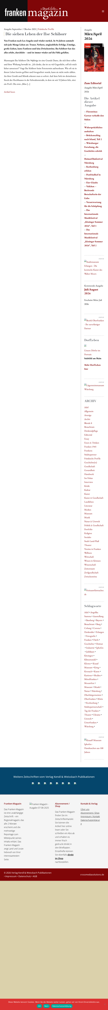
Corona (96, 628)
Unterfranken (90, 722)
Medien (87, 509)
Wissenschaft (90, 564)
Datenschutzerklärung (61, 1006)
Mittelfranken (90, 679)
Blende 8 (88, 423)
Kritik (87, 485)
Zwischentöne (90, 576)
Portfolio (88, 529)
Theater (87, 545)
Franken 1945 (90, 446)
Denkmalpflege (91, 430)
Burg (98, 624)
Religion (88, 533)
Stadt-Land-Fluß (91, 541)
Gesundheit (89, 470)
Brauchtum (89, 426)
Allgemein (88, 411)
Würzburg (89, 726)
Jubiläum (90, 651)
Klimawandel (90, 659)
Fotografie (90, 635)
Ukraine (96, 714)
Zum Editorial (92, 83)
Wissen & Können (92, 560)
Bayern (99, 620)
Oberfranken (90, 698)
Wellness (88, 552)
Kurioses (88, 675)
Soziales (87, 537)
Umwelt (88, 718)
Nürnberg (96, 690)
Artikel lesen (9, 92)
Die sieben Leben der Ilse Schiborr (36, 34)
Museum (88, 513)
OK (39, 1006)
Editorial (88, 434)
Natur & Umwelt (92, 521)
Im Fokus (88, 478)
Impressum (11, 876)
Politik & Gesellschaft (94, 525)
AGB (35, 876)
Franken (88, 639)
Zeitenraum (89, 568)
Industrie (90, 647)
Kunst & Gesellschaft (93, 497)
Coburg (87, 628)
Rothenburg (91, 702)
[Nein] (104, 1004)
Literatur (88, 505)
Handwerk (89, 474)
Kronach (88, 671)
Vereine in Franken (92, 548)
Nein (46, 1006)
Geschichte (89, 643)
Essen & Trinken (91, 442)
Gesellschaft (89, 466)
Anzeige (87, 415)
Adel (86, 407)
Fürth (96, 639)
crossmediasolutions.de (92, 874)
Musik (87, 517)
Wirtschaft (89, 556)
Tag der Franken (91, 710)
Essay (86, 438)
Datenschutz (24, 876)
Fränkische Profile (92, 458)
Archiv (87, 419)
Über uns (85, 809)
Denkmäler (89, 632)
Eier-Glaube (92, 182)
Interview (88, 481)
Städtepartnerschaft (93, 706)
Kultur (87, 489)
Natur (87, 690)
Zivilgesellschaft (91, 572)
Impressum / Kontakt (90, 816)
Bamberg (90, 620)
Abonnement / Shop (90, 812)
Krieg (96, 667)
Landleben (89, 501)
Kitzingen (88, 655)
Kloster (87, 663)
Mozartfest (89, 683)
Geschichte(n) (90, 462)
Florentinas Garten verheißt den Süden (94, 115)
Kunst (87, 493)
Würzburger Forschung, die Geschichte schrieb (93, 146)
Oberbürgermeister (92, 694)
